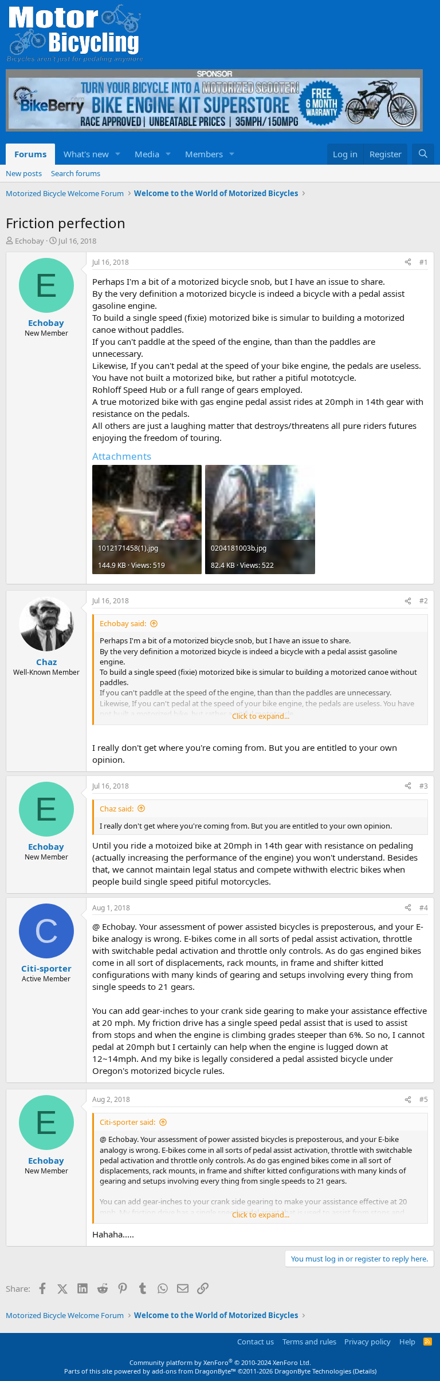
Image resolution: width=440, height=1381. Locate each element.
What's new (86, 154)
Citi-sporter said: (127, 1122)
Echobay (29, 241)
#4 (423, 908)
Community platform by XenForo (220, 1362)
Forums (30, 154)
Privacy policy (367, 1341)
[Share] (407, 262)
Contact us (255, 1341)
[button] (118, 154)
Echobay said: (123, 623)
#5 (423, 1099)
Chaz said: (116, 808)
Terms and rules (309, 1341)
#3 (423, 786)
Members (204, 154)
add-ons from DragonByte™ (194, 1371)
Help (407, 1341)
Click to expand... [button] (260, 716)
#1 (423, 262)
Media (147, 154)
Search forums (75, 173)
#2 (423, 601)
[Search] (423, 154)
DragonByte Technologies (312, 1371)
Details (365, 1371)
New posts (24, 173)
